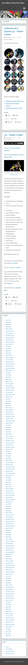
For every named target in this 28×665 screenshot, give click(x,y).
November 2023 (10, 390)
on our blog (14, 263)
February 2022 (9, 436)
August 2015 (9, 600)
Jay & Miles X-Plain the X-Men (13, 3)
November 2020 (10, 469)
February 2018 (9, 541)
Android (6, 157)
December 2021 (10, 440)
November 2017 (10, 548)
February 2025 (9, 357)
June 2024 (8, 375)
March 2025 (9, 355)
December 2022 (10, 414)
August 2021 (9, 449)
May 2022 (8, 429)
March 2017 (9, 559)
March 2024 (9, 381)
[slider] (21, 143)
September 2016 (10, 572)
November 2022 (10, 416)
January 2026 (9, 333)
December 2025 (10, 335)
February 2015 (9, 613)
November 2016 (10, 567)
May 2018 (8, 534)
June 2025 (8, 348)
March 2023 (9, 407)
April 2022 (8, 432)
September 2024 (10, 368)
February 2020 (9, 488)
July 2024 (8, 372)
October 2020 (9, 471)
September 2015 (10, 598)
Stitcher (18, 267)
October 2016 (9, 569)
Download (7, 150)
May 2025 (8, 351)
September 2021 (10, 447)
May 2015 (8, 607)
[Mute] (18, 143)
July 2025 (8, 346)
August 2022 (9, 423)
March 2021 (9, 460)
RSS (10, 157)
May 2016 (8, 580)
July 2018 (8, 530)
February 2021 (9, 462)
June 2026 (8, 322)
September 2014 (10, 624)
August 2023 (9, 397)
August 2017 (9, 554)
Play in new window (14, 148)
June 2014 (8, 631)
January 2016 (9, 589)
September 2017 (10, 552)
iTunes (12, 267)
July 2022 (8, 425)
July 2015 (8, 602)
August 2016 (9, 574)
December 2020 (10, 467)
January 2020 (9, 491)
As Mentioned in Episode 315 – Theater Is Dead (13, 31)
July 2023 (8, 399)
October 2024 (9, 366)
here (17, 43)
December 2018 (10, 519)
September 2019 (10, 499)
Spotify (21, 154)
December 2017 (10, 545)
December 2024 (10, 361)
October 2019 (9, 497)
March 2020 (9, 486)
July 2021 (8, 451)
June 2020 (8, 480)
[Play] (6, 143)
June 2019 (8, 506)
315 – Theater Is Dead (13, 135)
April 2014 (8, 635)
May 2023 (8, 403)
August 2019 (9, 502)
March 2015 (9, 611)
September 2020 (10, 473)
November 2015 (10, 594)
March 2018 (9, 539)
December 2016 (10, 565)
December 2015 (10, 591)
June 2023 (8, 401)
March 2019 (9, 513)
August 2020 (9, 475)
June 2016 (8, 578)
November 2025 (10, 337)
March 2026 (9, 329)
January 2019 (9, 517)
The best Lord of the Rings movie (15, 101)
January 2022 (9, 438)
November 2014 (10, 620)
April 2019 (8, 510)
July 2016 (8, 576)
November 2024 (10, 364)
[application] (14, 143)
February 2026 (9, 331)
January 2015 (9, 615)
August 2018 (9, 528)
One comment (9, 39)
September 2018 (10, 526)
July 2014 (8, 629)
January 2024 (9, 386)
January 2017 (9, 563)
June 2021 (8, 453)
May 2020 (8, 482)
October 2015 (9, 596)
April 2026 (8, 326)
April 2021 (8, 458)
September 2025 (10, 342)
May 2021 (8, 456)
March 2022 (9, 434)
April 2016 (8, 583)
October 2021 (9, 445)
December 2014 (10, 618)
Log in (7, 647)
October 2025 (9, 340)
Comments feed (10, 651)
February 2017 (9, 561)
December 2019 (10, 493)
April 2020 (8, 484)
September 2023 (10, 394)
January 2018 (9, 543)
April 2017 (8, 556)
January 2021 (9, 464)
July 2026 (8, 320)
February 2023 (9, 410)
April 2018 (8, 537)
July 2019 (8, 504)
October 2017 (9, 550)
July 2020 (8, 478)
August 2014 (9, 626)
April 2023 (8, 405)
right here (9, 283)
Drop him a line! (14, 174)
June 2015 (8, 604)
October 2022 (9, 418)
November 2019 (10, 495)
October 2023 (9, 392)
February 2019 (9, 515)
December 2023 (10, 388)
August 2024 (9, 370)
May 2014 (8, 633)
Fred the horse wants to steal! (14, 108)
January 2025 (9, 359)
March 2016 (9, 585)
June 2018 (8, 532)
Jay (20, 37)
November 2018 (10, 521)
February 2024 (9, 383)
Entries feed (9, 649)
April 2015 (8, 609)
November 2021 (10, 442)
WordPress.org (9, 653)
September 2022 (10, 421)
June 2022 (8, 427)
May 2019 (8, 508)
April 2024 (8, 379)
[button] (9, 53)
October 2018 (9, 523)
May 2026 (8, 324)
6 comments (9, 140)
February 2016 (9, 587)
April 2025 (8, 353)
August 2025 (9, 344)
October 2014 (9, 622)
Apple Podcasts (14, 154)
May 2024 (8, 377)
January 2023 (9, 412)
